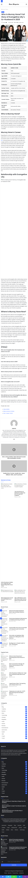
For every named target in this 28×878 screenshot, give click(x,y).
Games (3, 723)
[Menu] (1, 4)
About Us (10, 873)
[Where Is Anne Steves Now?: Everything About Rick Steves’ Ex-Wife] (4, 658)
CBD (3, 734)
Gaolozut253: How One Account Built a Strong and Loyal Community (18, 628)
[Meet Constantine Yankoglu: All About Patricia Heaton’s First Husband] (4, 667)
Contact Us (21, 873)
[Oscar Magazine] (14, 4)
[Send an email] (6, 22)
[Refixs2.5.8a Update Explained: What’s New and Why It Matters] (4, 613)
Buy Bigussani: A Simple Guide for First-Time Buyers (17, 643)
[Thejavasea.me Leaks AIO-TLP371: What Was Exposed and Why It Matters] (4, 695)
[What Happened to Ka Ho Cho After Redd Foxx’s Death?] (7, 593)
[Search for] (26, 4)
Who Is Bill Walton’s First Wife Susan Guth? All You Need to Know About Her (20, 599)
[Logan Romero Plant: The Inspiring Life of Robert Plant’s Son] (4, 686)
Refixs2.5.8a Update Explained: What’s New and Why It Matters (16, 611)
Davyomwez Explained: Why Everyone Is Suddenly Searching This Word (18, 619)
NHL (2, 140)
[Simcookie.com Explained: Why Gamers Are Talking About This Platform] (4, 638)
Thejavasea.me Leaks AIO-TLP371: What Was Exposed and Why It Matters (17, 693)
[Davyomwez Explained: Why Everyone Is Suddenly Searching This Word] (4, 622)
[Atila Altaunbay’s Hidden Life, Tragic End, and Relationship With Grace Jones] (7, 532)
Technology (4, 715)
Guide (3, 721)
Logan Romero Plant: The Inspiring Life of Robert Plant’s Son (17, 684)
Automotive (4, 729)
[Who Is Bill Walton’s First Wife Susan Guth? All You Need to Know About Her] (21, 593)
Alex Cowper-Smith (8, 413)
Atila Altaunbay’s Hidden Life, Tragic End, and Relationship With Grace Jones (7, 584)
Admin (4, 22)
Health (3, 732)
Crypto (3, 736)
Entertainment (5, 727)
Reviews (3, 725)
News (7, 9)
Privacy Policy (15, 873)
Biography (4, 719)
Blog (3, 707)
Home (3, 9)
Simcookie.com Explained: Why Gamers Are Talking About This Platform (16, 637)
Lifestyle (4, 717)
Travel (3, 738)
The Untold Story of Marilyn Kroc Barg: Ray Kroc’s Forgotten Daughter (20, 493)
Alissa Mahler (6, 409)
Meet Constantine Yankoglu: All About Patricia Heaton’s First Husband (16, 665)
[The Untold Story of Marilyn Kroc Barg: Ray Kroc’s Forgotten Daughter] (21, 486)
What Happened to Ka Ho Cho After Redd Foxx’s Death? (7, 599)
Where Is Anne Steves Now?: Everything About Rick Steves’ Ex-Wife (17, 657)
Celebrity (4, 709)
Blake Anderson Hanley (8, 411)
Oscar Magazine (11, 871)
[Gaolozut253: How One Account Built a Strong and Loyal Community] (4, 630)
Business (4, 711)
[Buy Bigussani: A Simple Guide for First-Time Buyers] (4, 645)
